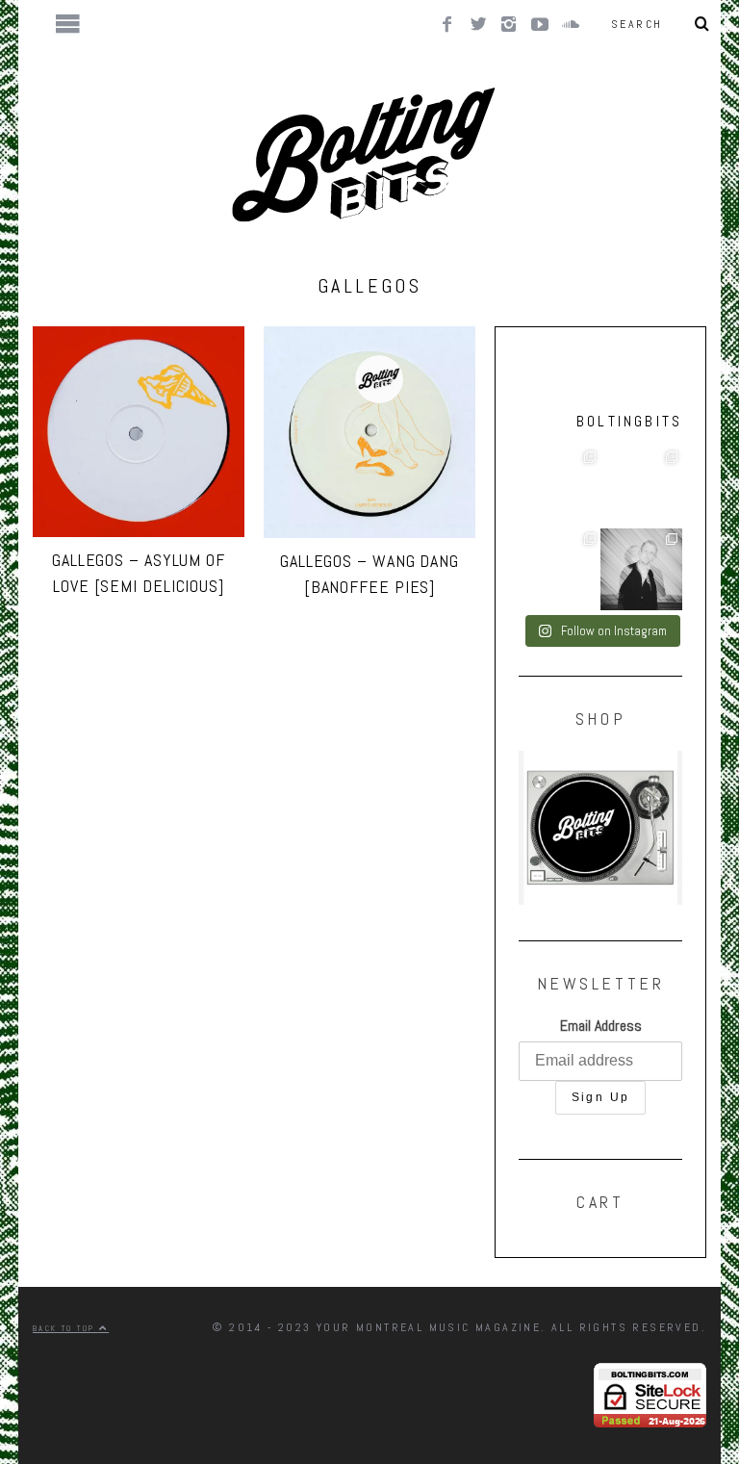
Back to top (66, 1328)
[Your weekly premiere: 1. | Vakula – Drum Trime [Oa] (559, 569)
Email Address (601, 1025)
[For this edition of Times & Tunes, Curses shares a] (641, 569)
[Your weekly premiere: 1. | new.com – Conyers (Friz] (641, 487)
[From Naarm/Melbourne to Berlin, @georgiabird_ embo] (559, 487)
